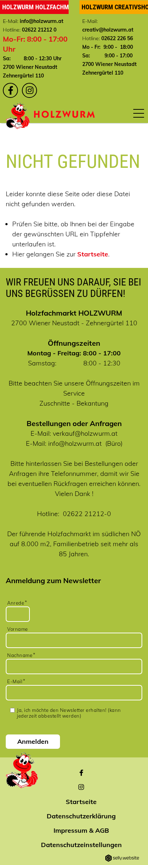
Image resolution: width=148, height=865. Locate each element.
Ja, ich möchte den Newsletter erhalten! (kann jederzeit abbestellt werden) (69, 713)
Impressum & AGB (81, 830)
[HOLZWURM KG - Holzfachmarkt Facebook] (10, 90)
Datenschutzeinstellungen (81, 845)
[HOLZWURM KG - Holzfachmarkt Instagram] (29, 90)
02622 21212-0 (87, 514)
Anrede (15, 603)
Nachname (19, 655)
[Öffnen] (138, 113)
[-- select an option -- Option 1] (74, 588)
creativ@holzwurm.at (107, 30)
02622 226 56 (117, 38)
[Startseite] (64, 114)
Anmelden (32, 741)
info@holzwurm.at (75, 443)
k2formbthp (74, 593)
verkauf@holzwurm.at (85, 433)
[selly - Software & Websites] (122, 858)
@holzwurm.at (46, 21)
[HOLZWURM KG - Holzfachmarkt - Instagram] (81, 788)
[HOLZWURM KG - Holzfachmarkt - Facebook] (81, 773)
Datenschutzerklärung (81, 816)
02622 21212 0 (39, 30)
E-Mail (14, 681)
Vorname (17, 629)
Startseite (92, 254)
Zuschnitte (55, 403)
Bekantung (92, 403)
